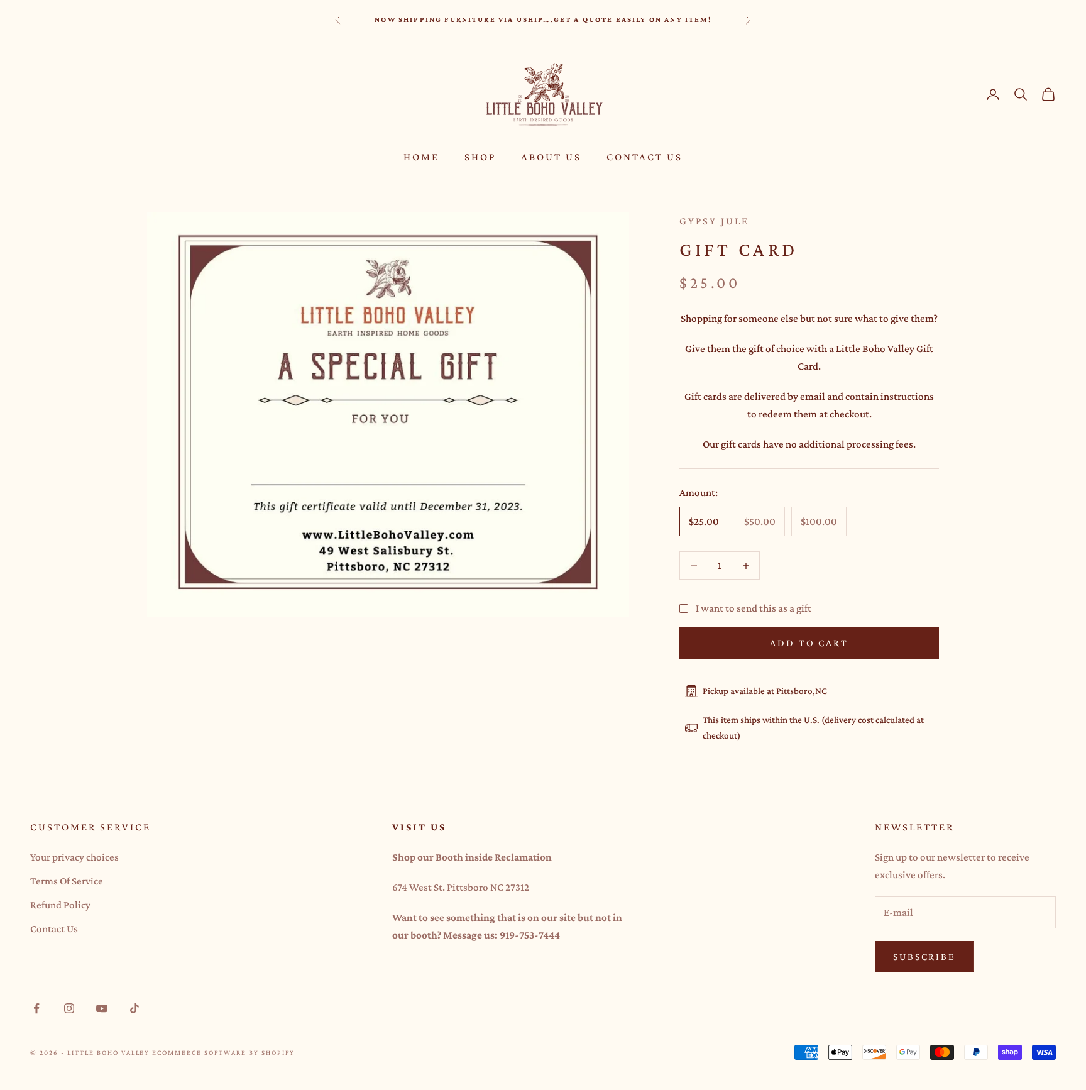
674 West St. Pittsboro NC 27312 (460, 887)
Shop (480, 157)
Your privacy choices (74, 857)
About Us (551, 157)
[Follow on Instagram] (69, 1008)
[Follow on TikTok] (134, 1008)
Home (421, 157)
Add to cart (809, 642)
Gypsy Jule (714, 221)
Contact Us (644, 157)
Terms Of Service (66, 881)
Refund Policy (60, 905)
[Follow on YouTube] (102, 1008)
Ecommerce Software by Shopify (223, 1052)
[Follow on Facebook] (36, 1008)
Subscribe (924, 956)
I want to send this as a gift (753, 608)
